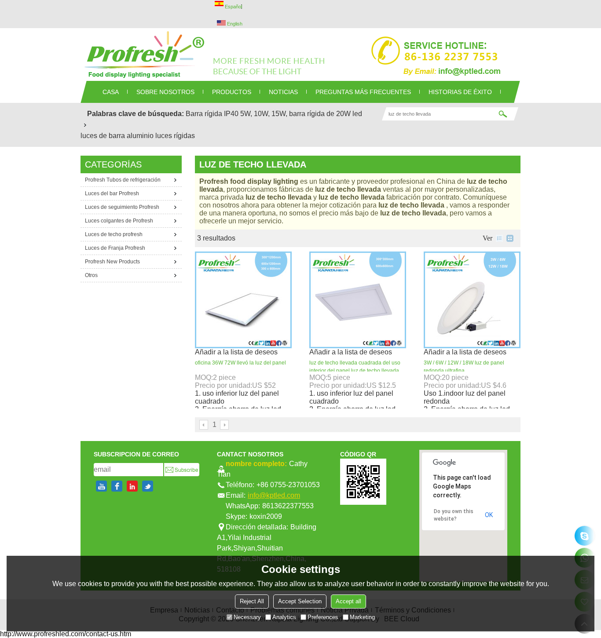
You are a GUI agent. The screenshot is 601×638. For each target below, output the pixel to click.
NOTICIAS (283, 91)
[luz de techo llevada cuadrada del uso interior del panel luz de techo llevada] (357, 300)
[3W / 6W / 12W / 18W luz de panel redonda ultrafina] (472, 300)
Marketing (362, 617)
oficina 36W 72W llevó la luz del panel (240, 363)
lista (499, 238)
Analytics (284, 617)
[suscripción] (181, 469)
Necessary (247, 617)
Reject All (252, 601)
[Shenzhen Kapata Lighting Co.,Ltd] (300, 54)
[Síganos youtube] (101, 486)
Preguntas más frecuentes (363, 91)
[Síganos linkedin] (132, 486)
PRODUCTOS (231, 91)
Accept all (348, 601)
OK (489, 514)
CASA (111, 91)
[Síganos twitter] (147, 486)
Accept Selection (300, 601)
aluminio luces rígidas (161, 135)
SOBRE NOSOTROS (165, 91)
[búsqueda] (502, 113)
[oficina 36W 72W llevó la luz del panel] (243, 300)
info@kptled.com (274, 495)
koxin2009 (265, 516)
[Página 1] (204, 425)
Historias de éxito (460, 91)
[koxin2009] (584, 536)
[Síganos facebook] (116, 486)
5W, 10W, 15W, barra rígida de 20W (295, 113)
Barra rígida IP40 (212, 113)
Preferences (323, 617)
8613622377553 (288, 506)
